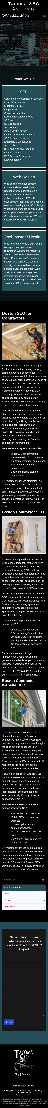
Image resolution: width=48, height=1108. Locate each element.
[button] (44, 16)
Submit (9, 1022)
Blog (17, 1074)
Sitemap (17, 1095)
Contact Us (27, 1074)
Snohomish (10, 906)
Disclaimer (6, 1099)
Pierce (7, 900)
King (7, 894)
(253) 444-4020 (15, 16)
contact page (26, 502)
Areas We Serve (27, 1095)
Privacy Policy (38, 1103)
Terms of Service (24, 1105)
